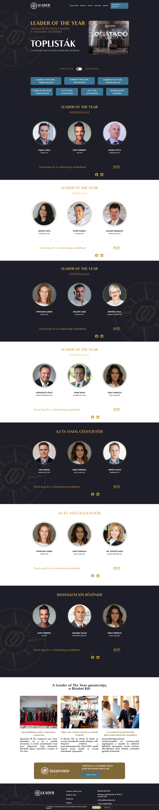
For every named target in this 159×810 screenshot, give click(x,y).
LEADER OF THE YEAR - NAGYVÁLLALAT (42, 92)
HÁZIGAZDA (97, 5)
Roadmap (69, 799)
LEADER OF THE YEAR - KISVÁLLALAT (79, 81)
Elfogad (96, 807)
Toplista (69, 803)
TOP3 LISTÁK (66, 69)
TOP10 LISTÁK (92, 69)
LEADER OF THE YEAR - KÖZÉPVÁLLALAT (113, 81)
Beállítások (107, 807)
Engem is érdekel (91, 775)
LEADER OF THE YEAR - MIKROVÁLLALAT (46, 81)
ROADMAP (83, 5)
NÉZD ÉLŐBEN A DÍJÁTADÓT (116, 6)
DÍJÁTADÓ (105, 5)
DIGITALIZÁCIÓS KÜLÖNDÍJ (117, 92)
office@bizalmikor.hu (106, 800)
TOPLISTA (90, 5)
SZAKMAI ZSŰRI (74, 5)
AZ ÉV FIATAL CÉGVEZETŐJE (67, 92)
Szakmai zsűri (71, 795)
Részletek (48, 808)
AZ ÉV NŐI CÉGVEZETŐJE (92, 92)
